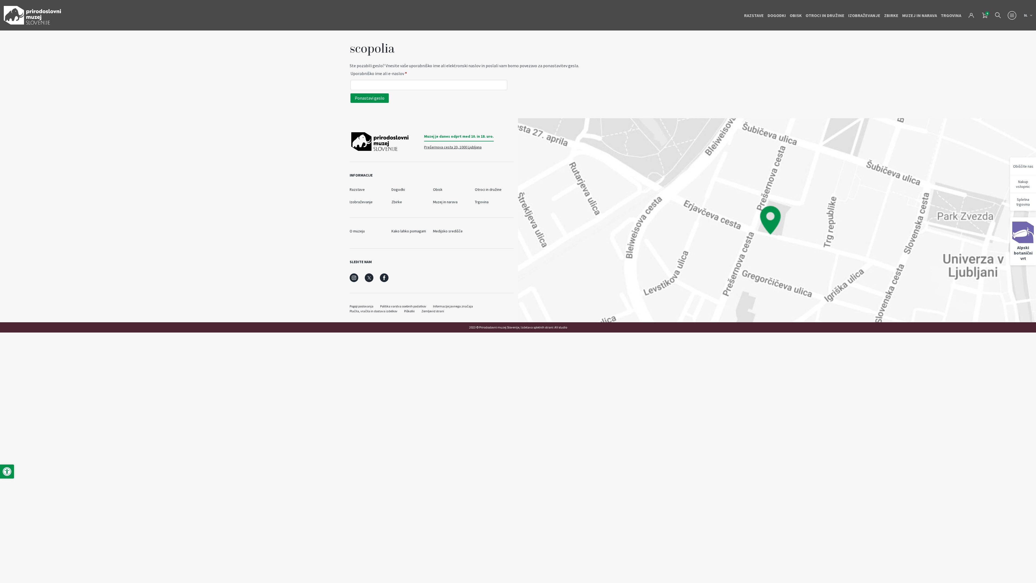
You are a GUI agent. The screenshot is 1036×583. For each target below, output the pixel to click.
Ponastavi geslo (369, 98)
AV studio (560, 327)
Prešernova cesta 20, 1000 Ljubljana (453, 147)
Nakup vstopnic (1023, 184)
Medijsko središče (448, 231)
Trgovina (951, 15)
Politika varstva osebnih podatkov (403, 306)
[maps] (777, 220)
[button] (7, 472)
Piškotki (409, 311)
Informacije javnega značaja (453, 306)
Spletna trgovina (1023, 202)
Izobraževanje (864, 15)
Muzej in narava (919, 15)
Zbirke (891, 15)
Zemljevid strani (432, 311)
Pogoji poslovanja (361, 306)
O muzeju (357, 231)
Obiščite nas (1023, 166)
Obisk (796, 15)
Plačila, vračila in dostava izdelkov (373, 311)
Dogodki (777, 15)
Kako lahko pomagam (408, 231)
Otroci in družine (825, 15)
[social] (354, 277)
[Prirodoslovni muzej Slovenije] (32, 15)
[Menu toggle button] (1012, 15)
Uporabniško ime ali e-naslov (388, 73)
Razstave (754, 15)
